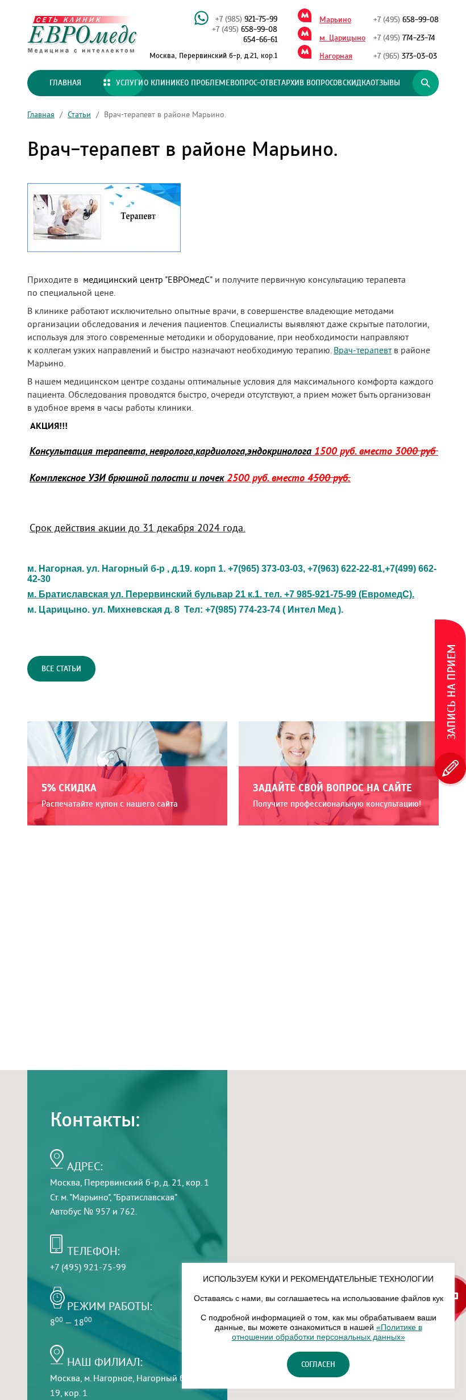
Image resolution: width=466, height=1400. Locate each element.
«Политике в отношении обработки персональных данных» (327, 1332)
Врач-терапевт (363, 350)
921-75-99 (246, 19)
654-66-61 (260, 40)
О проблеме (207, 83)
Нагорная (335, 56)
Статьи (79, 114)
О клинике (164, 83)
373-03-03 (405, 56)
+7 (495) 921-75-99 (88, 1267)
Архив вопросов (311, 83)
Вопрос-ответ (255, 83)
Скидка (357, 83)
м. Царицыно (342, 38)
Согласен (318, 1365)
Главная (65, 83)
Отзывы (385, 83)
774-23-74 (404, 38)
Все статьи (61, 669)
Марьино (335, 20)
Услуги (129, 83)
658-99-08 (244, 30)
